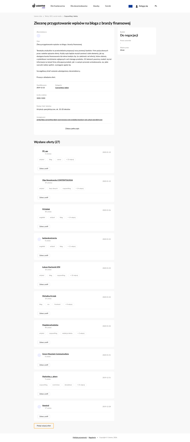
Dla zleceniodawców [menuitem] (79, 6)
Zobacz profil (43, 168)
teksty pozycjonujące (60, 120)
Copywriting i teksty (71, 16)
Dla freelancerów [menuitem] (58, 6)
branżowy (81, 120)
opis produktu (73, 120)
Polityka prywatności (80, 437)
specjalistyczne (97, 120)
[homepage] (38, 5)
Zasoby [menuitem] (96, 6)
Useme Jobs (38, 16)
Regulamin (92, 437)
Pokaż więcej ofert (44, 426)
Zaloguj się (143, 6)
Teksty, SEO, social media (53, 16)
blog (43, 120)
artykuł (39, 120)
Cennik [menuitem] (108, 6)
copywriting (49, 120)
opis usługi (88, 120)
